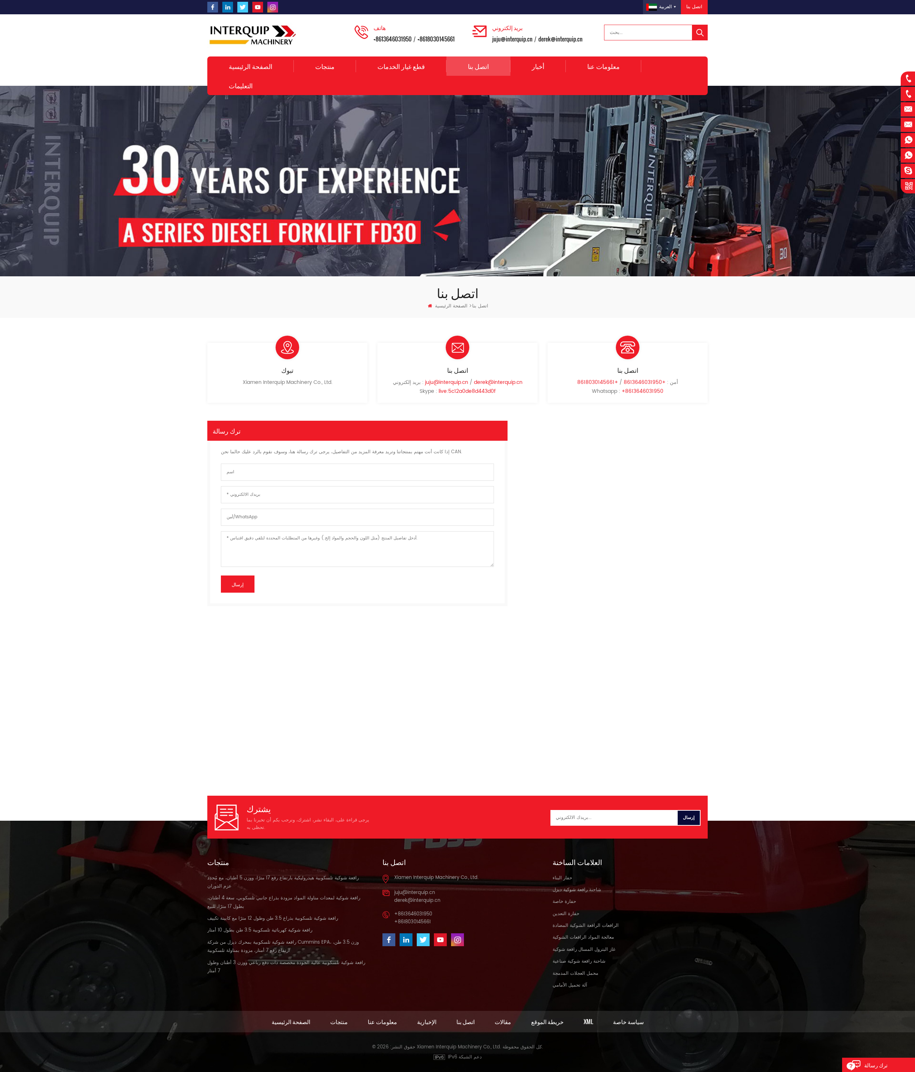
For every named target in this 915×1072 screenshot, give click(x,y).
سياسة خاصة (628, 1021)
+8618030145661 (436, 39)
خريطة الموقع (547, 1021)
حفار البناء (562, 878)
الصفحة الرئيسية (250, 66)
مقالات (503, 1021)
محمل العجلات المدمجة (575, 973)
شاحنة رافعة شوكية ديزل (577, 890)
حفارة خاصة (564, 901)
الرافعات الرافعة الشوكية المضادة (586, 925)
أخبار (538, 66)
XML (588, 1021)
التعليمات (241, 85)
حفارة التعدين (566, 914)
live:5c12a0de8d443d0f (467, 391)
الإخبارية (426, 1021)
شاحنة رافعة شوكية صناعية (579, 961)
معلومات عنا (603, 66)
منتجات (325, 66)
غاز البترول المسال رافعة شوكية (584, 949)
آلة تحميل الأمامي (570, 985)
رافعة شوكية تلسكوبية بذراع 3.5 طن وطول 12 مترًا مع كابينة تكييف (272, 918)
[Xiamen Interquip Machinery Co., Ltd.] (253, 35)
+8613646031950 (393, 39)
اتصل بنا (694, 7)
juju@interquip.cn (512, 39)
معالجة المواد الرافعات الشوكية (583, 937)
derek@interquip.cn (560, 39)
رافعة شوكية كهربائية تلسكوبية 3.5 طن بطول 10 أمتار (259, 930)
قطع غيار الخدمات (401, 66)
